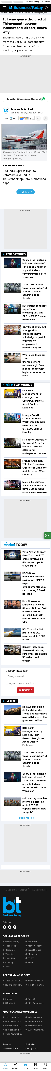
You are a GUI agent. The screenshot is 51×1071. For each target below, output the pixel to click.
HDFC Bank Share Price (13, 984)
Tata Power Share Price (13, 1034)
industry (18, 13)
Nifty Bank (10, 1003)
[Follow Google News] (26, 118)
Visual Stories (34, 950)
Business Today (32, 2)
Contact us (30, 1044)
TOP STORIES (16, 254)
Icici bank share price (13, 1029)
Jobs (7, 966)
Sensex (8, 999)
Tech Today (11, 945)
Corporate (10, 950)
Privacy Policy (32, 1048)
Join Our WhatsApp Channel (24, 99)
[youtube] (9, 927)
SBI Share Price (35, 1025)
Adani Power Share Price (36, 980)
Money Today (35, 945)
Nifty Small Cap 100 (36, 1003)
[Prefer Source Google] (10, 118)
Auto (30, 962)
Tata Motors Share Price (13, 980)
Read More (24, 192)
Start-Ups (10, 958)
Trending (9, 954)
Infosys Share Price (13, 1025)
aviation (27, 13)
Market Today (12, 941)
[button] (46, 1066)
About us (7, 1044)
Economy (32, 941)
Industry (9, 962)
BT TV (31, 958)
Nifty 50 (32, 999)
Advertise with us (10, 1048)
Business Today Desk (22, 109)
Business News (7, 13)
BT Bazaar (46, 2)
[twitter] (14, 927)
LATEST (11, 701)
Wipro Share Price (36, 1029)
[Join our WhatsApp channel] (47, 538)
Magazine (33, 954)
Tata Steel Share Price (36, 984)
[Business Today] (26, 8)
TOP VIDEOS (23, 385)
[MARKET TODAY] (15, 545)
